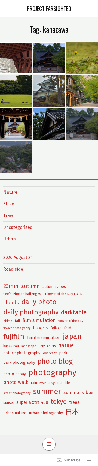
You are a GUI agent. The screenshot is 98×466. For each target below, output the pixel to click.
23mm (11, 286)
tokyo (59, 401)
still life (63, 382)
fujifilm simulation (43, 337)
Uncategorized (18, 227)
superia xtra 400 (32, 402)
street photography (17, 393)
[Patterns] (16, 58)
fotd (67, 328)
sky (51, 382)
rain (34, 383)
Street (9, 203)
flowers (40, 327)
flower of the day (70, 321)
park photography (19, 362)
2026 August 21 (17, 257)
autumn (30, 286)
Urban (9, 239)
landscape (28, 346)
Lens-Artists (47, 346)
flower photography (16, 328)
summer (47, 391)
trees (74, 402)
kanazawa (11, 346)
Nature (10, 192)
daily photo (38, 302)
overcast (50, 353)
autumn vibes (54, 286)
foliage (56, 328)
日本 (72, 412)
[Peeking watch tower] (49, 91)
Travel (9, 215)
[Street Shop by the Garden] (82, 91)
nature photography (22, 352)
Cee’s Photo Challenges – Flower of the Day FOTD (42, 294)
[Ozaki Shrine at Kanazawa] (16, 157)
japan (72, 336)
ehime (7, 321)
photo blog (55, 361)
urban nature (14, 412)
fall (17, 320)
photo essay (14, 373)
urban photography (46, 412)
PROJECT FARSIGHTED (49, 8)
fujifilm (14, 337)
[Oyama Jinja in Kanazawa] (82, 124)
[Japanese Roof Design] (49, 124)
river (42, 383)
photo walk (16, 382)
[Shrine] (49, 58)
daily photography (31, 312)
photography (52, 372)
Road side (13, 269)
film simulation (39, 320)
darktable (74, 312)
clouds (11, 303)
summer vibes (78, 392)
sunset (8, 403)
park (63, 352)
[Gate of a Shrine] (16, 124)
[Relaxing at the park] (16, 91)
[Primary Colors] (82, 58)
